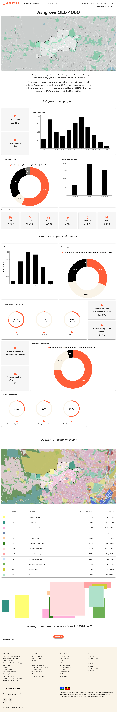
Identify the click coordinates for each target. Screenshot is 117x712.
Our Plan (58, 3)
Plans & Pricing (93, 656)
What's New (64, 663)
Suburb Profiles (88, 3)
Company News (65, 671)
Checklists (63, 676)
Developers (35, 663)
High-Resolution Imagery (11, 656)
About (90, 666)
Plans (112, 3)
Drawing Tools (7, 669)
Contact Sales (93, 658)
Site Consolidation (9, 671)
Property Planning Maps (11, 680)
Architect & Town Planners (40, 667)
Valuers (33, 660)
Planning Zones (8, 674)
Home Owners (36, 658)
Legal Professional (37, 665)
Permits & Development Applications (15, 663)
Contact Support (94, 668)
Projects (6, 667)
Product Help (64, 656)
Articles (62, 669)
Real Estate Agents (66, 667)
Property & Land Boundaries (12, 678)
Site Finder (6, 665)
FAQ (61, 660)
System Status (65, 665)
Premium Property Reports (12, 658)
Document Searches (102, 7)
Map (112, 7)
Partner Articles (65, 674)
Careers (91, 670)
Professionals (36, 669)
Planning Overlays (9, 676)
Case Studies (64, 658)
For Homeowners (102, 3)
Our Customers (36, 671)
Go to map (58, 637)
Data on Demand (8, 660)
